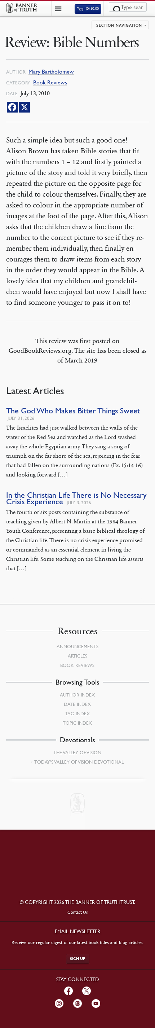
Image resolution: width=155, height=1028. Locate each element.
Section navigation (119, 25)
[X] (24, 107)
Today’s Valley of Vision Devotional (79, 762)
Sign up (77, 958)
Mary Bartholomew (51, 72)
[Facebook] (12, 107)
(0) (92, 9)
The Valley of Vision (77, 752)
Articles (77, 656)
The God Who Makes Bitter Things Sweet (73, 410)
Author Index (77, 695)
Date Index (77, 704)
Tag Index (77, 713)
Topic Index (77, 723)
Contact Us (77, 912)
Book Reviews (50, 82)
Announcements (77, 646)
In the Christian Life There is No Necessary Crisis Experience (76, 498)
